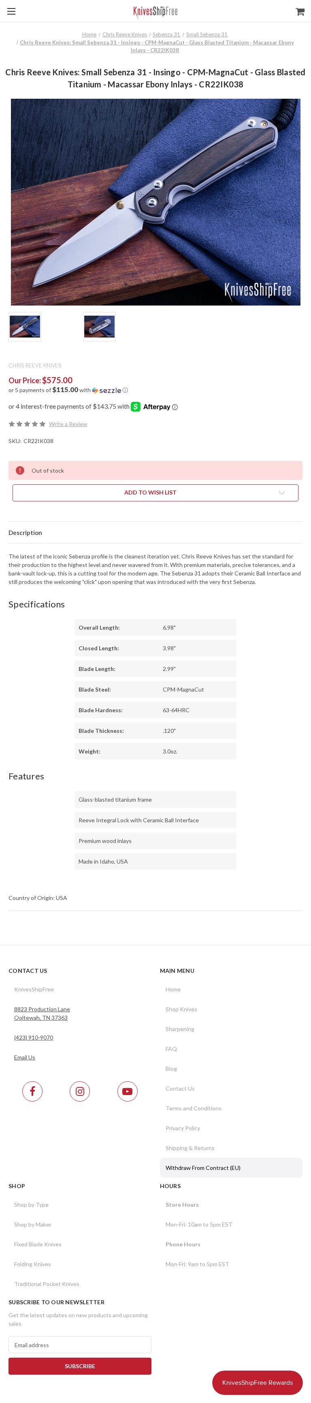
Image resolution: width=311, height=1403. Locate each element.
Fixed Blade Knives (38, 1244)
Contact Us (180, 1088)
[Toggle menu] (11, 11)
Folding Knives (32, 1264)
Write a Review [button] (68, 423)
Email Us (24, 1057)
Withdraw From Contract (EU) (203, 1167)
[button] (155, 390)
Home (173, 989)
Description (25, 532)
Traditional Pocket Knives (46, 1283)
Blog (171, 1068)
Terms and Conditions (194, 1108)
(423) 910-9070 (33, 1037)
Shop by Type (31, 1204)
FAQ (171, 1048)
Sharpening (180, 1028)
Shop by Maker (32, 1224)
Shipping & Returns (190, 1147)
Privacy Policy (183, 1128)
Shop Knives (181, 1009)
